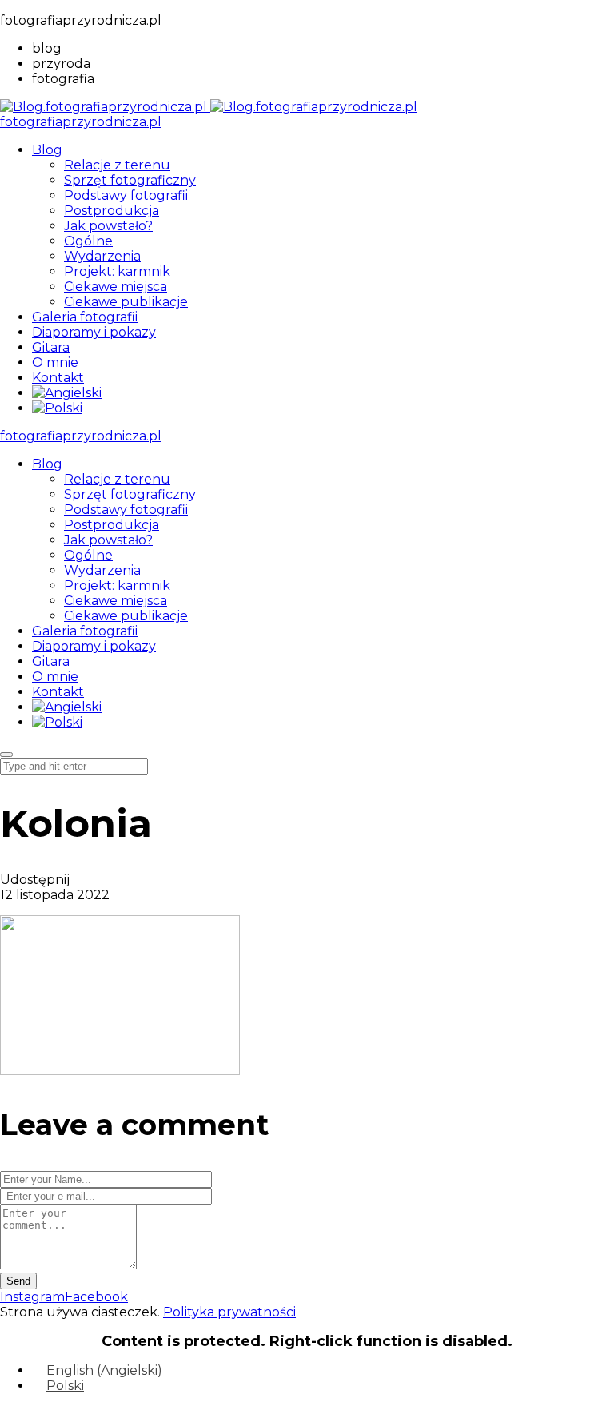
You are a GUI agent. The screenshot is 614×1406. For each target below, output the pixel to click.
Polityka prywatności (229, 1312)
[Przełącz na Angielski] (67, 392)
